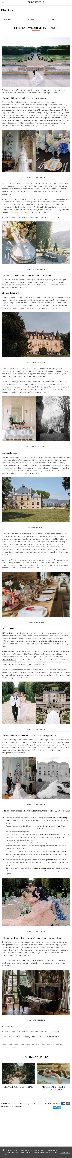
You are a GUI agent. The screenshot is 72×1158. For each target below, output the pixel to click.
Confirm (65, 1152)
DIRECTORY (55, 217)
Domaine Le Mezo (9, 457)
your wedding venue (27, 960)
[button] (34, 1096)
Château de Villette (9, 633)
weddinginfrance (8, 1044)
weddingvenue (58, 1044)
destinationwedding (33, 1044)
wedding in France (15, 90)
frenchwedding (18, 1047)
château (27, 1047)
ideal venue (25, 105)
